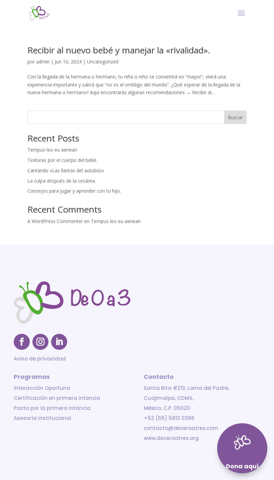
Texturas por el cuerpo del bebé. (62, 160)
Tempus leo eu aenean (52, 150)
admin (42, 61)
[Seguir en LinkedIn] (59, 342)
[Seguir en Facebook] (22, 342)
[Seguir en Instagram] (40, 342)
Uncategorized (102, 61)
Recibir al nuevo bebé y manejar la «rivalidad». (118, 50)
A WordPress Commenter (55, 221)
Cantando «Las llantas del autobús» (65, 170)
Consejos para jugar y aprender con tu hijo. (74, 191)
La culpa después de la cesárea (61, 181)
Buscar (235, 117)
